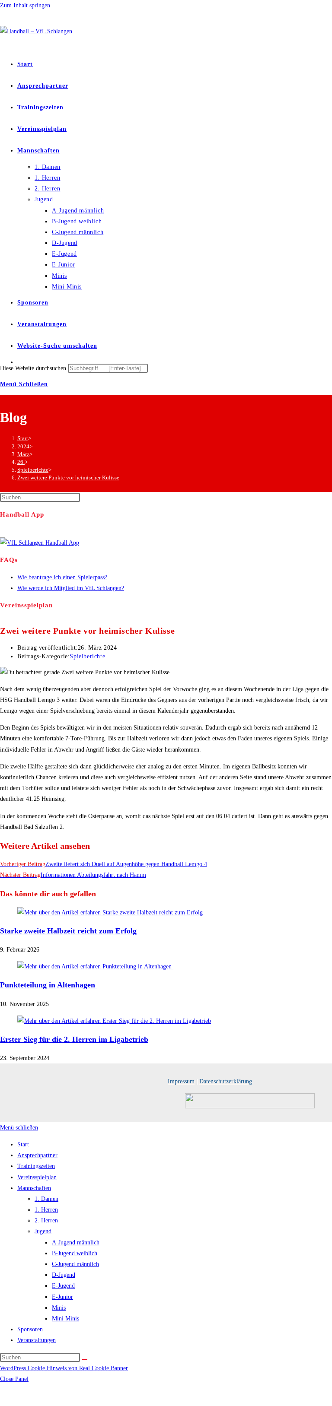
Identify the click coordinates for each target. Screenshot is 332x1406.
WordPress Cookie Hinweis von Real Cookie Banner (64, 1368)
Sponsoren (30, 1329)
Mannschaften (34, 1188)
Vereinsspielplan (37, 1177)
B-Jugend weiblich (74, 1253)
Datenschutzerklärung (225, 1081)
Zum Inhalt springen (25, 5)
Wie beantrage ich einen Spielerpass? (62, 577)
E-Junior (62, 1297)
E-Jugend (63, 1285)
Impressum (181, 1081)
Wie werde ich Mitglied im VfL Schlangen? (70, 588)
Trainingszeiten (36, 1166)
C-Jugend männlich (75, 1264)
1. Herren (46, 1209)
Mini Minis (65, 1318)
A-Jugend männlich (75, 1242)
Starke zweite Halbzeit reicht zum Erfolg (68, 931)
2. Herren (46, 1220)
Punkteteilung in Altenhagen (48, 985)
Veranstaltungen (36, 1340)
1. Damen (46, 1199)
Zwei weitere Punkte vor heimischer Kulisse (68, 477)
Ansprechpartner (37, 1155)
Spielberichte (87, 656)
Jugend (43, 1231)
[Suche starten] (85, 1359)
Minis (59, 1307)
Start (23, 1144)
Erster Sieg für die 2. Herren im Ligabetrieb (74, 1039)
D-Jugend (63, 1275)
